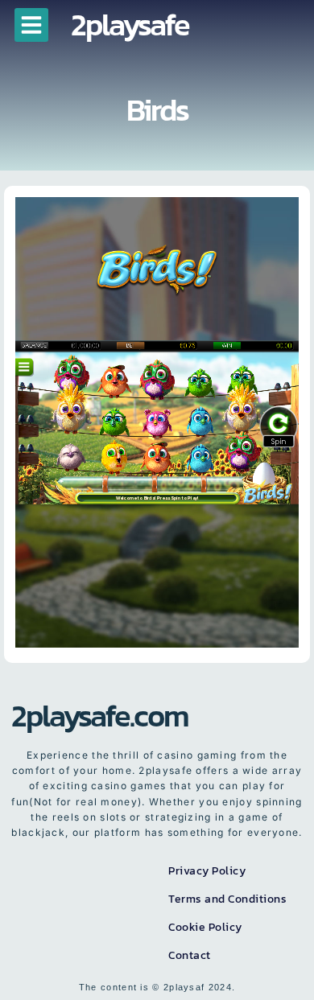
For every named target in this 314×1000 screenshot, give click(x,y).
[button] (31, 25)
